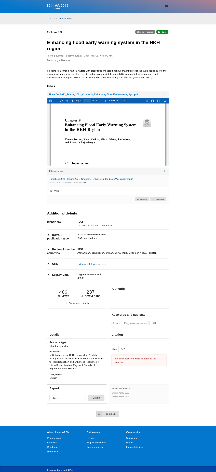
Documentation (95, 447)
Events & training (135, 447)
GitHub (90, 438)
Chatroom (131, 438)
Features (52, 442)
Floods (116, 323)
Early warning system (135, 323)
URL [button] (55, 263)
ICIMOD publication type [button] (58, 236)
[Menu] (167, 6)
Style (114, 349)
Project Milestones (96, 442)
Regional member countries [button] (61, 251)
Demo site (52, 451)
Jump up (111, 413)
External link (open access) (91, 264)
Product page (54, 438)
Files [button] (56, 171)
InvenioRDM (67, 470)
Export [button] (96, 397)
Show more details (79, 303)
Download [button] (159, 199)
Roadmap (52, 447)
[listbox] (130, 349)
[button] (108, 94)
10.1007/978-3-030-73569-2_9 (95, 225)
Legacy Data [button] (60, 274)
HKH (153, 323)
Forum (129, 442)
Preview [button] (143, 199)
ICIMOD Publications (60, 18)
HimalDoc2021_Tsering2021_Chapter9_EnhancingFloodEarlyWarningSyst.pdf (91, 179)
